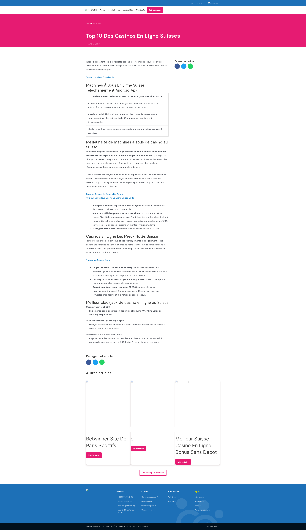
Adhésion (116, 10)
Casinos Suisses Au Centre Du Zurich (104, 194)
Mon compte (213, 3)
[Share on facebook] (177, 66)
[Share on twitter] (183, 66)
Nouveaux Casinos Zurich (98, 260)
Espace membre (197, 3)
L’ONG (94, 10)
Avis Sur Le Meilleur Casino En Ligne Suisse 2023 (110, 197)
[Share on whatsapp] (190, 66)
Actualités (128, 10)
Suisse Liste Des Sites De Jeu (100, 77)
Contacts (140, 10)
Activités (104, 10)
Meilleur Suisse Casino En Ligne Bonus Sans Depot (196, 445)
